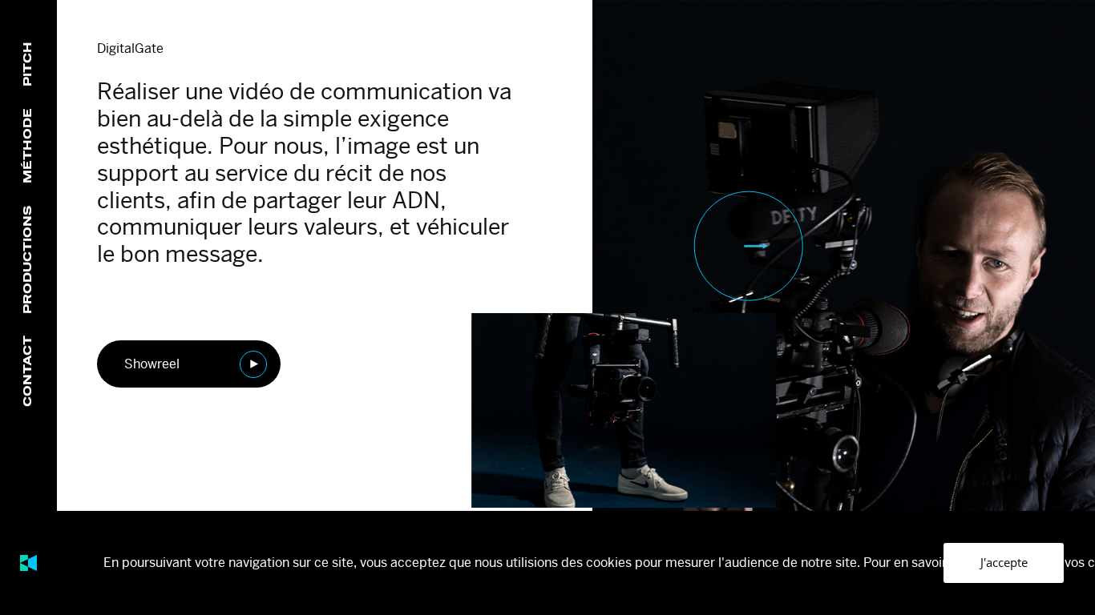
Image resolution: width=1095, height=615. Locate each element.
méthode (28, 145)
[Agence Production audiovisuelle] (28, 563)
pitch (28, 63)
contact (28, 371)
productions (28, 259)
